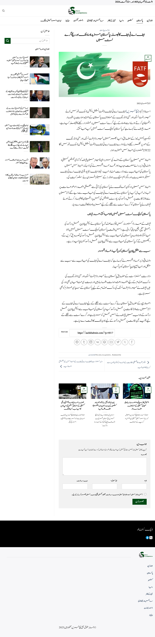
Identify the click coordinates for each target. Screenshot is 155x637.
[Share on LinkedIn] (91, 342)
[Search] (3, 11)
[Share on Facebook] (132, 342)
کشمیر (130, 21)
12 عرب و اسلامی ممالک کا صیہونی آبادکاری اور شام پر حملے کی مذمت (16, 178)
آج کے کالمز (111, 21)
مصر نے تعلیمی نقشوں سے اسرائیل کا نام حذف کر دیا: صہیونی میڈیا (18, 77)
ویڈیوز (67, 21)
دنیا (121, 21)
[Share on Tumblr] (84, 342)
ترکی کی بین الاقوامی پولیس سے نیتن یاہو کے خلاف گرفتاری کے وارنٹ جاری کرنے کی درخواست (17, 94)
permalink (92, 355)
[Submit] (8, 41)
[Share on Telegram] (77, 342)
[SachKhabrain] (77, 11)
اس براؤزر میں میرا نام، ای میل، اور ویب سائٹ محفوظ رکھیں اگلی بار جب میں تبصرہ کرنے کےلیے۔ (107, 494)
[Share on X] (125, 342)
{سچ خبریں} (132, 111)
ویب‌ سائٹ (82, 480)
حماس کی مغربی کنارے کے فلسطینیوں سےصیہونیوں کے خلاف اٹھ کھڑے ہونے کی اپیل (17, 111)
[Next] (58, 409)
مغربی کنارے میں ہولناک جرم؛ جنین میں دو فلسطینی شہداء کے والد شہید (17, 60)
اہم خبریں (107, 30)
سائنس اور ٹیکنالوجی (95, 21)
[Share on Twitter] (118, 342)
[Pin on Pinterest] (104, 342)
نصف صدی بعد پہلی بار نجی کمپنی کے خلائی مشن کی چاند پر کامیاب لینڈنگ (72, 406)
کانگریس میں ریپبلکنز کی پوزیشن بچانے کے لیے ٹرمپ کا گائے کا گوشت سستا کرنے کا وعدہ (17, 145)
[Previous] (151, 409)
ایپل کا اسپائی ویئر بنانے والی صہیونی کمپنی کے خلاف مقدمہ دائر (137, 406)
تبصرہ (144, 454)
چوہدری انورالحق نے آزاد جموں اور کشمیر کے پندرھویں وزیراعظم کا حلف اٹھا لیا (105, 406)
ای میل (114, 480)
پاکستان (140, 21)
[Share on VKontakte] (97, 342)
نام (145, 480)
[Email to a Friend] (111, 342)
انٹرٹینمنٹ (78, 21)
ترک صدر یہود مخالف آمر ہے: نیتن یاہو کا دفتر (16, 161)
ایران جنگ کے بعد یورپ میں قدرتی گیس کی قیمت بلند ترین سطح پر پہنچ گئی (16, 128)
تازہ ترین (150, 21)
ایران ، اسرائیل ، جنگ (50, 21)
